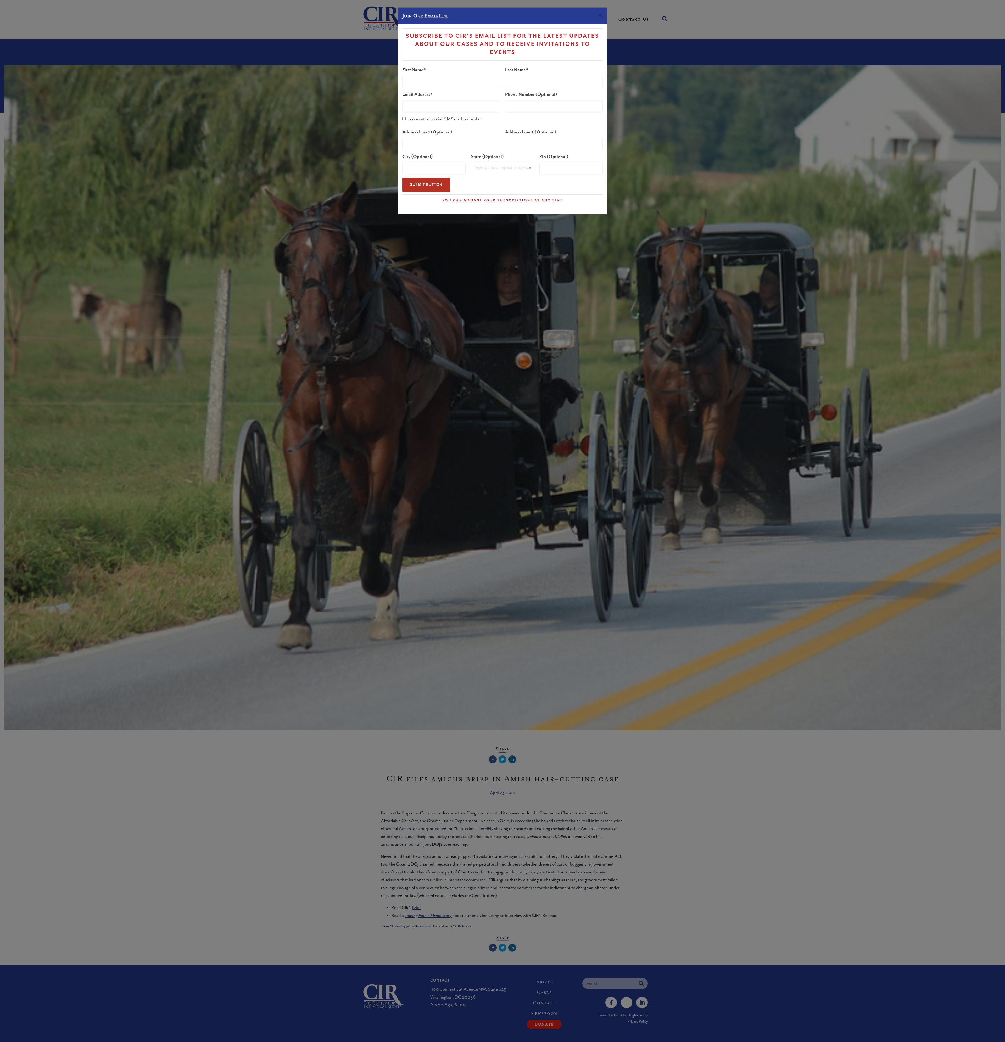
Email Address (416, 94)
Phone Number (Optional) (531, 94)
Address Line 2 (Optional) (530, 132)
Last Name (515, 69)
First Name (412, 69)
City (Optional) (417, 156)
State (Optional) (487, 156)
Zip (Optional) (553, 156)
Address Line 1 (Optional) (427, 132)
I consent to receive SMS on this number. (445, 119)
